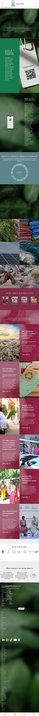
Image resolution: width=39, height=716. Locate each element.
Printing (15, 304)
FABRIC (5, 304)
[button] (19, 172)
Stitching (24, 304)
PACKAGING (34, 304)
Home (2, 7)
